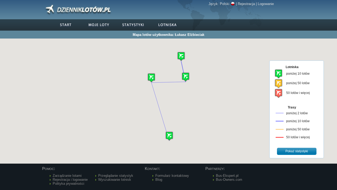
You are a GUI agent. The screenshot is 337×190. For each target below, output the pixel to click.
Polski (224, 4)
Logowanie (266, 4)
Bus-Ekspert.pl (227, 176)
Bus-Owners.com (229, 180)
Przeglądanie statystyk (115, 176)
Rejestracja (246, 4)
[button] (185, 77)
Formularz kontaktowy (172, 176)
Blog (158, 180)
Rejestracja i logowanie (70, 180)
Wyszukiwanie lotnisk (114, 180)
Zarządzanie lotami (67, 176)
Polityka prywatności (68, 184)
